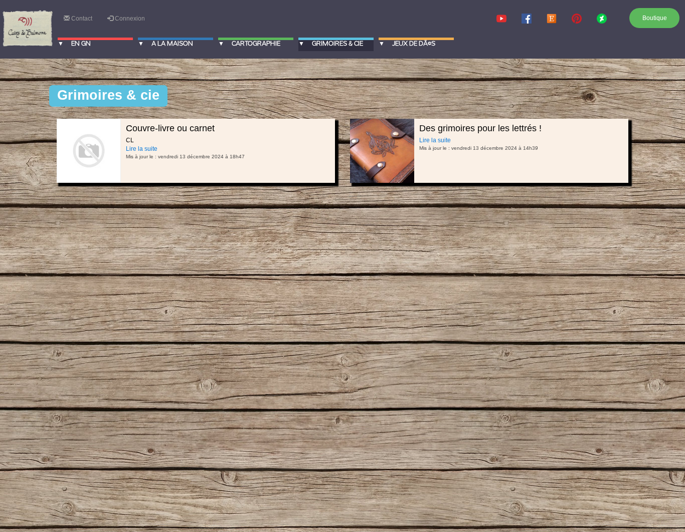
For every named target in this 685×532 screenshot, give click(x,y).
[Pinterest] (576, 18)
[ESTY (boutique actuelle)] (551, 18)
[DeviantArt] (601, 18)
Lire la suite (141, 148)
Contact (81, 18)
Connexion (129, 18)
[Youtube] (501, 18)
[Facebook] (526, 18)
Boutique (654, 18)
